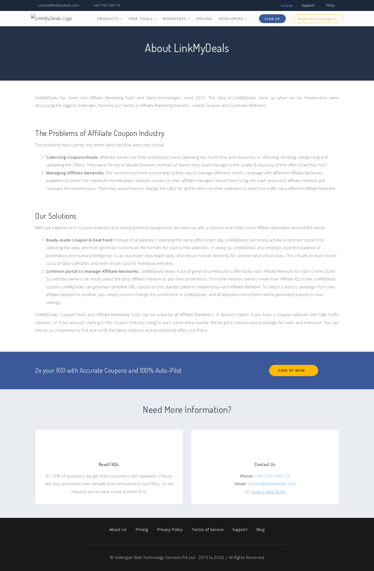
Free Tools (141, 18)
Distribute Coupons (317, 19)
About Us (118, 529)
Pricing (204, 18)
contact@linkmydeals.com (58, 5)
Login (287, 6)
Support (307, 5)
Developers (232, 18)
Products (108, 18)
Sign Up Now (292, 370)
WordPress (175, 18)
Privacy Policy (170, 529)
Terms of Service (207, 529)
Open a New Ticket (268, 491)
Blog (260, 529)
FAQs (330, 5)
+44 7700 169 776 (106, 5)
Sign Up (272, 19)
